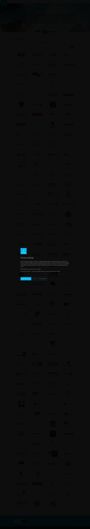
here (31, 271)
